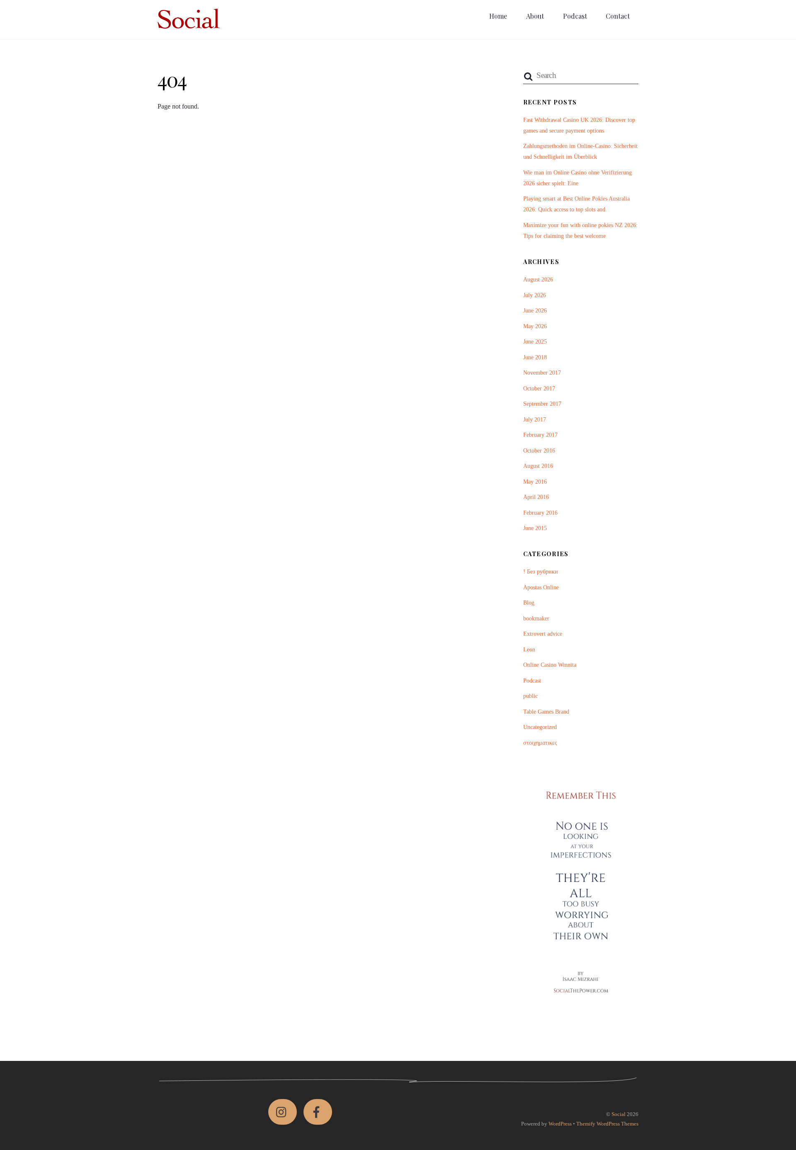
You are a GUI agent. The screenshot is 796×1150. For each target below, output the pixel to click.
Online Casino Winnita (549, 664)
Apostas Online (541, 587)
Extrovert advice (542, 633)
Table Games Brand (546, 711)
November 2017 (542, 372)
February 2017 (540, 434)
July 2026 (534, 295)
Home (498, 16)
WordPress (560, 1124)
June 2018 (535, 357)
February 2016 (540, 512)
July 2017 (534, 419)
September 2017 (542, 403)
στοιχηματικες (540, 742)
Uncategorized (540, 727)
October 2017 (539, 388)
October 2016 (539, 450)
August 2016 (538, 465)
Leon (529, 649)
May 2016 (535, 481)
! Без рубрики (540, 571)
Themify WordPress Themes (607, 1124)
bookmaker (536, 618)
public (530, 695)
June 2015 (535, 528)
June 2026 (535, 310)
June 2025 (535, 341)
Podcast (575, 16)
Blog (528, 602)
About (535, 16)
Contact (618, 16)
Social (619, 1114)
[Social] (189, 24)
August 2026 (538, 279)
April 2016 (536, 497)
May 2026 (535, 326)
